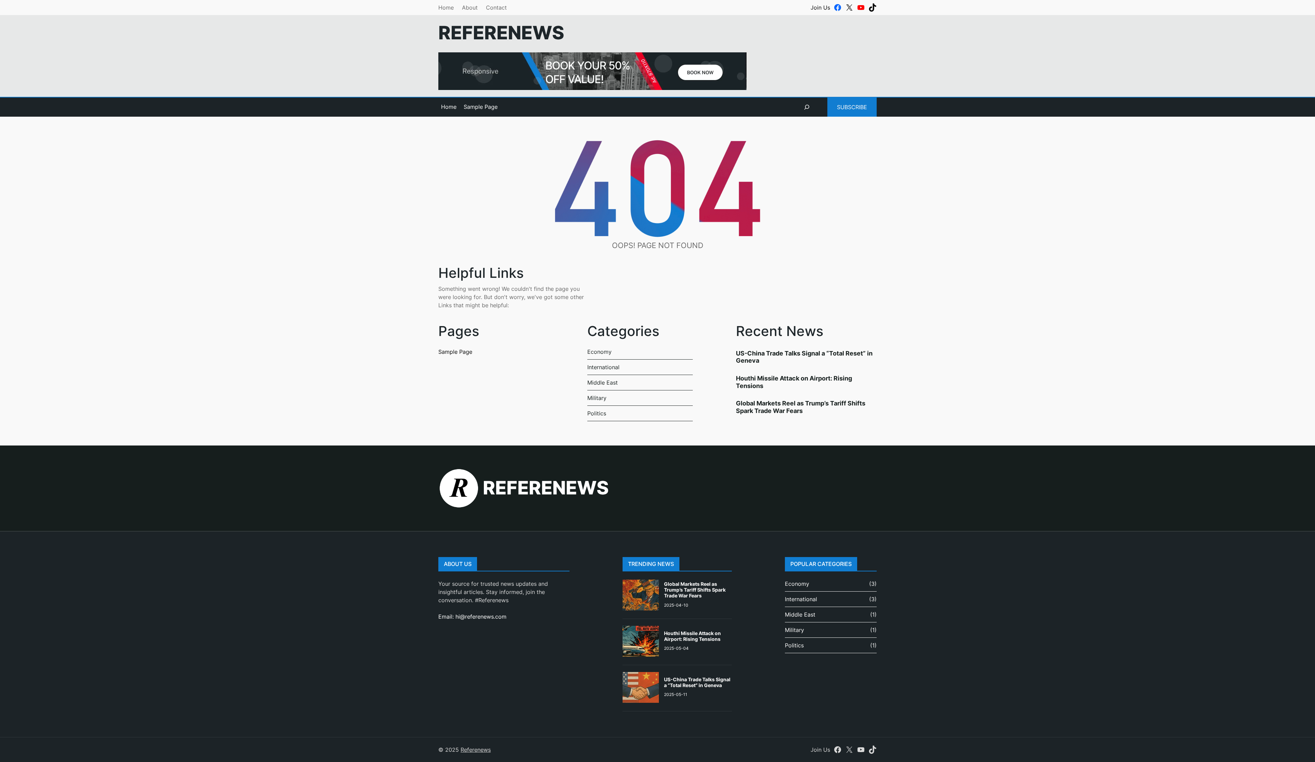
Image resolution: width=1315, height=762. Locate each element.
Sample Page (481, 106)
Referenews (501, 33)
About (470, 7)
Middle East (602, 382)
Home (446, 7)
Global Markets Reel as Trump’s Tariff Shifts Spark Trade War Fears (800, 407)
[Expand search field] (807, 107)
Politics (596, 413)
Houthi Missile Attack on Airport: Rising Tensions (692, 636)
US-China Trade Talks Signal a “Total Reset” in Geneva (697, 682)
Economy (599, 351)
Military (596, 398)
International (603, 367)
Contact (496, 7)
